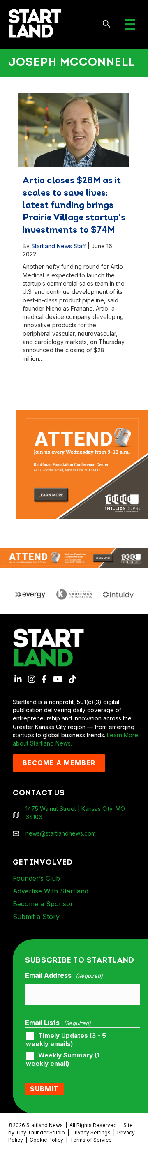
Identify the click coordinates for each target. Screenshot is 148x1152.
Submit (44, 1089)
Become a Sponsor (43, 904)
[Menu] (130, 24)
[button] (106, 24)
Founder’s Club (36, 878)
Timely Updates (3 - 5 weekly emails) (66, 1040)
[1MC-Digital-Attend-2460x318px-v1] (74, 557)
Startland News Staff (58, 245)
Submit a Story (36, 916)
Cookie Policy (46, 1140)
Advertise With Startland (50, 891)
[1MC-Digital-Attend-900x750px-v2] (82, 413)
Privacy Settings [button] (91, 1132)
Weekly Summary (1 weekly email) (62, 1059)
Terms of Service (91, 1140)
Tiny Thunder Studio (40, 1132)
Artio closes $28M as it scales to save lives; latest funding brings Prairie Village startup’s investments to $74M (74, 205)
